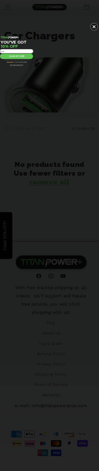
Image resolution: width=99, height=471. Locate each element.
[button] (94, 26)
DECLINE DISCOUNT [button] (16, 65)
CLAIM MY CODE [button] (16, 56)
